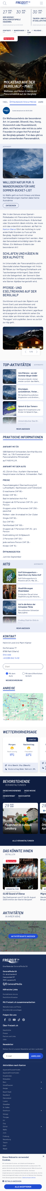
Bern (4, 1082)
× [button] (43, 1156)
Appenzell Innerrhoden (11, 1073)
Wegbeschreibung (14, 680)
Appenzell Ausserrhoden (11, 1070)
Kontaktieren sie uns (10, 994)
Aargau (5, 1088)
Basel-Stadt (7, 1092)
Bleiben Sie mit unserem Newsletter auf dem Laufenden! (23, 1049)
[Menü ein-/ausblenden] (41, 3)
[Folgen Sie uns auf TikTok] (19, 1020)
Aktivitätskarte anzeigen (23, 936)
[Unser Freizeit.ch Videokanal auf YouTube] (14, 1020)
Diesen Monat (9, 796)
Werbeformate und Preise (12, 1007)
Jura (4, 1133)
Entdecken (11, 205)
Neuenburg (7, 1139)
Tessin (5, 1142)
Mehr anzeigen (23, 429)
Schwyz (5, 1114)
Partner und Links (9, 1036)
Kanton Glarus (9, 229)
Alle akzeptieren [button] (23, 1187)
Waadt (5, 1149)
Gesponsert (7, 146)
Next (37, 352)
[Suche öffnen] (5, 3)
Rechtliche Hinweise (10, 997)
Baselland (6, 1095)
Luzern (5, 1101)
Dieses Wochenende (12, 790)
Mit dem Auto (12, 673)
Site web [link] (7, 654)
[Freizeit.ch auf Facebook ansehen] (5, 1020)
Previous (25, 352)
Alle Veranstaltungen (23, 840)
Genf (4, 1146)
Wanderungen (19, 30)
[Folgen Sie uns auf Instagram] (10, 1020)
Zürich (5, 1126)
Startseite (7, 30)
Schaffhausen (8, 1085)
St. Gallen (6, 1107)
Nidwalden (6, 1079)
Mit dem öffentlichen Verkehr (33, 673)
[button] (23, 1181)
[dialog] (23, 1172)
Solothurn (6, 1110)
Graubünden (7, 1076)
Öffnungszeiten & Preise (23, 102)
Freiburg (6, 1136)
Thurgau (6, 1117)
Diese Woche (30, 790)
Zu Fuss (29, 31)
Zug (4, 1123)
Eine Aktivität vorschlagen (12, 1010)
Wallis (5, 1130)
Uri (4, 1120)
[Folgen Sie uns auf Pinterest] (23, 1020)
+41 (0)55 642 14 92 (11, 658)
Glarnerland (7, 1098)
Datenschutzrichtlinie (29, 1177)
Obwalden (6, 1104)
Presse (5, 1033)
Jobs (4, 1039)
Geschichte (7, 1030)
